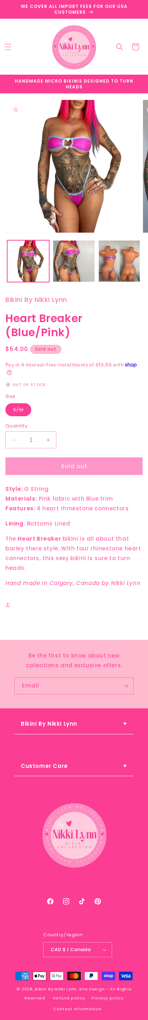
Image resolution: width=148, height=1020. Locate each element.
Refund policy (69, 998)
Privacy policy (108, 998)
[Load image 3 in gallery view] (119, 261)
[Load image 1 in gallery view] (28, 261)
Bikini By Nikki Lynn (56, 989)
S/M (22, 411)
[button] (8, 47)
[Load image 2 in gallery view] (74, 261)
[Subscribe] (125, 685)
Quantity (16, 425)
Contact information (77, 1009)
